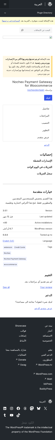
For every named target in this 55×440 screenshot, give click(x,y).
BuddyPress (46, 388)
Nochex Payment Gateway (15, 259)
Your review (46, 287)
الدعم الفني (46, 354)
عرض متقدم (43, 137)
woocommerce (10, 264)
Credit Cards (19, 247)
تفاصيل (45, 108)
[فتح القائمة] (4, 4)
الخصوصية (47, 340)
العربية (42, 401)
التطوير (45, 130)
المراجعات (44, 115)
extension (8, 247)
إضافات (22, 335)
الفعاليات (22, 354)
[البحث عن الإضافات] (22, 30)
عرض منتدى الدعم (43, 308)
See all (6, 287)
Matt (48, 379)
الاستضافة (47, 335)
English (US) (8, 241)
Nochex (7, 253)
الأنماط (23, 340)
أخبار (50, 330)
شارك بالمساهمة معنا (16, 349)
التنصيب (45, 122)
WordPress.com (42, 373)
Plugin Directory (44, 13)
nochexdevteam (35, 90)
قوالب (23, 330)
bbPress (48, 383)
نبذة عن (48, 325)
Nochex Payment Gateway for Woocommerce (32, 83)
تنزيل (48, 97)
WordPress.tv (43, 364)
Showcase (20, 325)
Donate (21, 359)
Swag (21, 364)
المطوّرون (47, 359)
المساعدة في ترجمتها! (11, 21)
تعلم (50, 349)
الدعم (46, 144)
